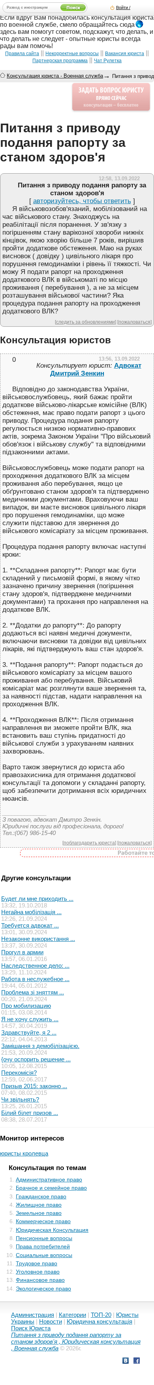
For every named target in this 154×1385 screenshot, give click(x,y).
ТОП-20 (101, 1314)
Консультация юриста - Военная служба (55, 76)
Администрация (32, 1314)
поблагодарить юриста (89, 842)
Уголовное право (38, 1271)
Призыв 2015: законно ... (34, 1086)
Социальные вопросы (44, 1255)
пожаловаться (134, 321)
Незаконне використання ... (38, 938)
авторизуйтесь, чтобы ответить (82, 201)
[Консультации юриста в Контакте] (125, 1361)
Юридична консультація (99, 1321)
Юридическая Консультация (52, 1230)
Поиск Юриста (31, 1328)
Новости (50, 1321)
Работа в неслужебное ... (35, 979)
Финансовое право (40, 1280)
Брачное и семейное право (51, 1188)
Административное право (49, 1179)
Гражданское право (41, 1196)
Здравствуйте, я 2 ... (28, 1032)
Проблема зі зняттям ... (32, 992)
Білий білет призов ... (29, 1112)
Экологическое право (43, 1288)
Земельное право (39, 1213)
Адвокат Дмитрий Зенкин (95, 369)
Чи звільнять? (20, 1099)
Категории (72, 1314)
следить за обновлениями (85, 321)
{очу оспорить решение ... (36, 1059)
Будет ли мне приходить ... (37, 898)
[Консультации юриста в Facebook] (136, 1361)
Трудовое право (36, 1263)
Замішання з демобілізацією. (40, 1045)
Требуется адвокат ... (30, 925)
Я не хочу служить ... (29, 1019)
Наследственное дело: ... (35, 965)
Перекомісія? (19, 1072)
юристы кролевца (24, 1153)
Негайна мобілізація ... (31, 912)
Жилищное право (39, 1205)
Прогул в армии (22, 952)
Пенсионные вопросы (44, 1238)
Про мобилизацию (26, 1005)
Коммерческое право (43, 1221)
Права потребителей (43, 1246)
